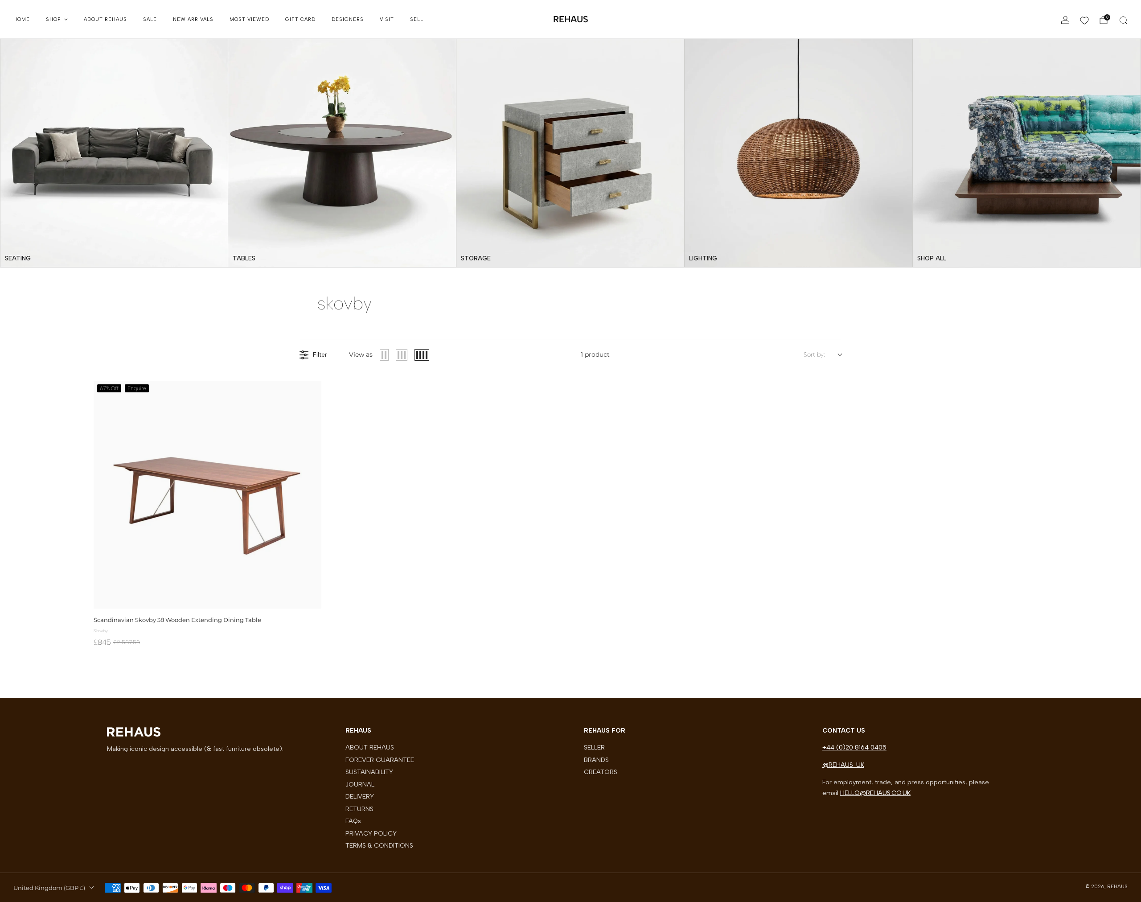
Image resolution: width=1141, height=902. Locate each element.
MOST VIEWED (249, 19)
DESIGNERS (348, 19)
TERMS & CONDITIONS (379, 845)
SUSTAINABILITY (369, 772)
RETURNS (359, 809)
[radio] (384, 355)
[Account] (1065, 20)
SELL (416, 19)
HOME (21, 19)
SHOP (53, 19)
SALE (150, 19)
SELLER (594, 747)
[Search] (1123, 20)
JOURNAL (359, 784)
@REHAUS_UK (843, 765)
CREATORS (600, 772)
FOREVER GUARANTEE (379, 760)
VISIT (387, 19)
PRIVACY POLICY (371, 833)
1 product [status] (595, 354)
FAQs (353, 821)
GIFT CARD (300, 19)
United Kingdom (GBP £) (49, 887)
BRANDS (596, 760)
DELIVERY (359, 796)
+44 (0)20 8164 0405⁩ (854, 747)
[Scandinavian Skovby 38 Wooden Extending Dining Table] (207, 495)
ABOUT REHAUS (105, 19)
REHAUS (570, 19)
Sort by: (814, 354)
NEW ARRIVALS (193, 19)
